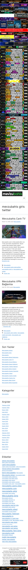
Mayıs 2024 (5, 440)
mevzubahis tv (7, 516)
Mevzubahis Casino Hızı (8, 378)
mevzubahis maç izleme (8, 503)
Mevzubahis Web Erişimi (8, 380)
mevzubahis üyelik (8, 533)
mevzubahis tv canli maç (10, 518)
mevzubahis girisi (9, 491)
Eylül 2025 (5, 412)
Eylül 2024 (5, 430)
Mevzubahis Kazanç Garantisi (10, 371)
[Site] (14, 50)
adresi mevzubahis (8, 461)
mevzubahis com (9, 488)
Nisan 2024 (5, 442)
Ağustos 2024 (6, 433)
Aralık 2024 (5, 423)
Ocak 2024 (5, 449)
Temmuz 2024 (6, 435)
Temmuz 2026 (6, 405)
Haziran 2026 (5, 407)
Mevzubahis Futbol (7, 373)
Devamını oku (5, 261)
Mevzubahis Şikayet (7, 535)
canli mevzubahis (9, 465)
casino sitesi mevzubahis (8, 466)
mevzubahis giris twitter (10, 333)
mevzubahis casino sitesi (12, 486)
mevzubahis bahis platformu (9, 477)
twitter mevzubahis (8, 539)
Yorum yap (7, 273)
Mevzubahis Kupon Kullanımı (10, 364)
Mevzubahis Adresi (7, 350)
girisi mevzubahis (20, 466)
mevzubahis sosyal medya (9, 511)
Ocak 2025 (5, 421)
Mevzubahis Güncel (7, 498)
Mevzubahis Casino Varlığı (9, 375)
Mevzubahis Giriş (6, 352)
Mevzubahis (7, 265)
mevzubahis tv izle (7, 520)
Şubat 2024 (5, 446)
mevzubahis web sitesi (9, 522)
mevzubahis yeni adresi (10, 528)
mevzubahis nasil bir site (10, 505)
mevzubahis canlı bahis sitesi (10, 478)
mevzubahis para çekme (8, 507)
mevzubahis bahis (20, 475)
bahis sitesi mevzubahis (8, 462)
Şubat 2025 (5, 419)
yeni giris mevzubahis (9, 541)
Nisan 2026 (5, 410)
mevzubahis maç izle (7, 501)
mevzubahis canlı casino (8, 480)
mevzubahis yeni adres (9, 526)
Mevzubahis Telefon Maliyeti (10, 366)
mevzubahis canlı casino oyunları (11, 482)
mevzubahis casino (20, 483)
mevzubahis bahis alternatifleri (12, 267)
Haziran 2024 (5, 437)
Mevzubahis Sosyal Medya (9, 362)
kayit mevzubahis (9, 473)
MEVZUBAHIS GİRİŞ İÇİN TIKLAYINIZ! (14, 30)
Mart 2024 (5, 444)
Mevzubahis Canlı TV (13, 218)
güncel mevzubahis (7, 470)
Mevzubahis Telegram (10, 514)
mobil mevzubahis (9, 537)
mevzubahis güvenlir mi (8, 500)
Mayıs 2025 (5, 417)
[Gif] (14, 81)
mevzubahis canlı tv (7, 269)
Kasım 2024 (5, 426)
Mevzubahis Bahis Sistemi (9, 369)
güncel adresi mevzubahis (11, 468)
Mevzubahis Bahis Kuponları (9, 382)
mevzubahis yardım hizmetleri (7, 524)
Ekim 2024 (5, 428)
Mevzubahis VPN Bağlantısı (11, 283)
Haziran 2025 (5, 414)
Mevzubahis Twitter (18, 520)
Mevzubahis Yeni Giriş (11, 531)
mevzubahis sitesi (9, 509)
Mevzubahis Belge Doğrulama (10, 357)
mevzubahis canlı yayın (8, 483)
